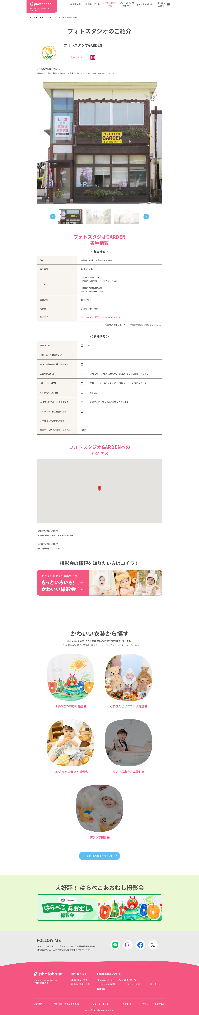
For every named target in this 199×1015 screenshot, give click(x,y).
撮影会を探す (76, 4)
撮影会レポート (93, 4)
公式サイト (76, 57)
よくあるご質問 (161, 4)
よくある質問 (133, 984)
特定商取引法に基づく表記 (66, 1004)
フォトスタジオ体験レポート (127, 4)
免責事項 (127, 1004)
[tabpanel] (99, 141)
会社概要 (101, 988)
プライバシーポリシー (100, 1004)
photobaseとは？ (145, 4)
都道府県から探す (79, 979)
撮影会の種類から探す (81, 984)
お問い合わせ (154, 984)
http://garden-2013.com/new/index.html (100, 317)
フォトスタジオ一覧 (110, 4)
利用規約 (38, 1004)
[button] (99, 488)
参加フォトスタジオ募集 (153, 1004)
